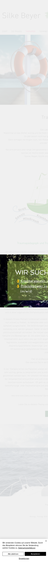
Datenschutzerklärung (26, 548)
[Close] (45, 542)
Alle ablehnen (13, 554)
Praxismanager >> (34, 286)
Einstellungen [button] (24, 558)
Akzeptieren (35, 554)
